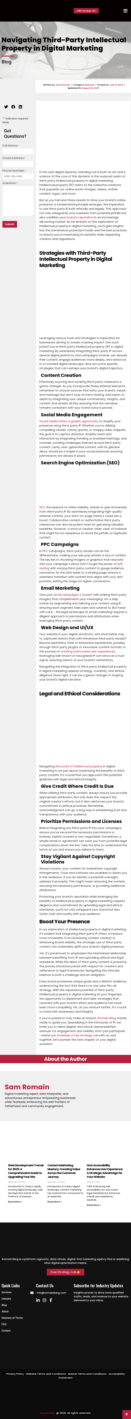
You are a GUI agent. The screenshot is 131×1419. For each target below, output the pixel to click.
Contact (6, 1330)
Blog (4, 1305)
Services (7, 1292)
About (5, 1311)
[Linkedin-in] (38, 1300)
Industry (6, 1298)
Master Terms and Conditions (87, 1374)
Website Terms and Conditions (46, 1374)
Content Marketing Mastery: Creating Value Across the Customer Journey (63, 1171)
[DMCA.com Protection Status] (65, 1406)
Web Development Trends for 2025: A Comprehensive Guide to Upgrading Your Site (26, 1171)
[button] (6, 106)
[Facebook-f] (51, 1300)
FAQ (4, 1324)
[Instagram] (44, 1300)
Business (89, 84)
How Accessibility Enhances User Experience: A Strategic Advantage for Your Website (105, 1171)
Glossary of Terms (12, 1317)
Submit (9, 224)
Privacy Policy (15, 1374)
